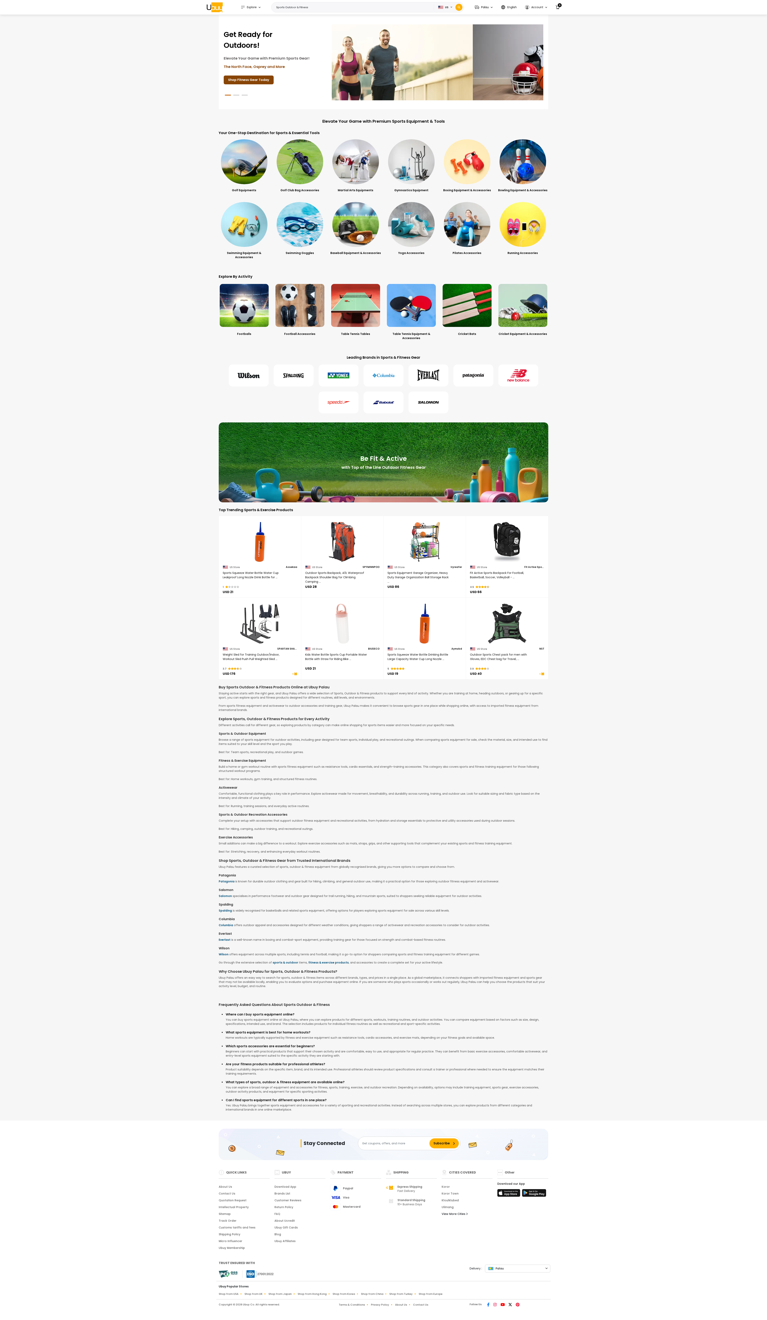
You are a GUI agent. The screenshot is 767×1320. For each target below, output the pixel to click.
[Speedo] (339, 402)
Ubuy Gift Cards (286, 1227)
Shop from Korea (344, 1294)
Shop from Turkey (401, 1294)
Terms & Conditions (352, 1305)
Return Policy (283, 1207)
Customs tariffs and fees (237, 1227)
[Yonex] (339, 375)
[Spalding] (294, 375)
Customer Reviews (287, 1200)
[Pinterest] (517, 1305)
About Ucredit (284, 1221)
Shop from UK (253, 1294)
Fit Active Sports (534, 567)
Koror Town (450, 1194)
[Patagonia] (473, 375)
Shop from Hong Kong (312, 1294)
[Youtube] (503, 1305)
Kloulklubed (450, 1200)
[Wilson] (249, 375)
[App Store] (509, 1194)
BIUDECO (374, 648)
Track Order (227, 1221)
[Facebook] (489, 1305)
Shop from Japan (280, 1294)
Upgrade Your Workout (247, 80)
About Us (225, 1187)
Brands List (282, 1194)
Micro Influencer (230, 1241)
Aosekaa (291, 567)
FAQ (277, 1214)
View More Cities (454, 1214)
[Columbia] (383, 375)
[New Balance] (518, 375)
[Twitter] (510, 1305)
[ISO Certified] (258, 1274)
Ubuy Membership (232, 1248)
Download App (285, 1187)
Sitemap (225, 1214)
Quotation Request (232, 1200)
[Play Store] (534, 1194)
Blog (277, 1234)
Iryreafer (456, 567)
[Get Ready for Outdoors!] (375, 62)
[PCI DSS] (228, 1274)
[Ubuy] (215, 7)
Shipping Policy (229, 1234)
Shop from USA (228, 1294)
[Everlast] (428, 375)
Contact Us (227, 1194)
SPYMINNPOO (371, 567)
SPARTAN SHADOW (287, 648)
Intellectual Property (234, 1207)
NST (541, 648)
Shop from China (372, 1294)
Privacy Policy (380, 1305)
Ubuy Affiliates (285, 1241)
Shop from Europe (430, 1294)
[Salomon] (428, 402)
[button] (484, 7)
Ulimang (448, 1207)
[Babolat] (383, 402)
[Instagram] (495, 1305)
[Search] (458, 7)
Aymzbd (456, 648)
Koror (446, 1187)
